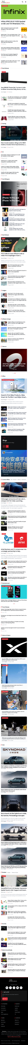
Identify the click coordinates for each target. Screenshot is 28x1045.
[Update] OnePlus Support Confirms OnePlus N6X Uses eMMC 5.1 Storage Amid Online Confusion (17, 965)
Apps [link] (3, 586)
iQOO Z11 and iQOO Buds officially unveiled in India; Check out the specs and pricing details (16, 311)
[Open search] (22, 2)
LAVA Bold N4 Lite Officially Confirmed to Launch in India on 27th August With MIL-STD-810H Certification (17, 300)
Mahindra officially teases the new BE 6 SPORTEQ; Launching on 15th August (15, 527)
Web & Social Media (7, 950)
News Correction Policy (5, 1040)
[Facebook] (7, 987)
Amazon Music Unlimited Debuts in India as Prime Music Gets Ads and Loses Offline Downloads (14, 600)
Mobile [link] (3, 238)
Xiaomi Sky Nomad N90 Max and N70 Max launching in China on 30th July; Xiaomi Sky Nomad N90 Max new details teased (14, 867)
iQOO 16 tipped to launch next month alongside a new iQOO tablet (9, 28)
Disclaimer (17, 1024)
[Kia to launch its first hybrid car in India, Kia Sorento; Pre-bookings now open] (14, 803)
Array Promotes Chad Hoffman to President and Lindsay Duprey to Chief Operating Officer (12, 622)
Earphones (17, 1006)
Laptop (16, 1008)
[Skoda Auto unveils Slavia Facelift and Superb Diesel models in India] (4, 523)
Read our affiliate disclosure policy (14, 1036)
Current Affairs (6, 479)
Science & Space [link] (5, 639)
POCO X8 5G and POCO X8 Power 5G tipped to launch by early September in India (17, 211)
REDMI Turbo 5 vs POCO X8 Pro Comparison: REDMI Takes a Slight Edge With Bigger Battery (17, 912)
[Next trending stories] (7, 446)
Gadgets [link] (3, 876)
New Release (5, 68)
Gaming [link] (3, 127)
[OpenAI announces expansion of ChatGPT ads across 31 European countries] (4, 329)
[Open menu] (25, 2)
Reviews (4, 872)
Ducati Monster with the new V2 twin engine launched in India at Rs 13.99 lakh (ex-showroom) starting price (16, 567)
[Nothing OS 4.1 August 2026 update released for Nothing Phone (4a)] (24, 162)
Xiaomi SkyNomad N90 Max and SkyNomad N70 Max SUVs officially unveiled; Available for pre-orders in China (14, 767)
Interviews (3, 1006)
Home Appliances (4, 1014)
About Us (17, 1020)
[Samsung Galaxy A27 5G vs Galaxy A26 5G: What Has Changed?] (4, 907)
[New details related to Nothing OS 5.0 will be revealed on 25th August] (24, 156)
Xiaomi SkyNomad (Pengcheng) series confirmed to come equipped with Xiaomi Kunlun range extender (14, 843)
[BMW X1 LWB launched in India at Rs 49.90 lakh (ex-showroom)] (24, 43)
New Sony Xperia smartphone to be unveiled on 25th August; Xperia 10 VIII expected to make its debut (16, 283)
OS (3, 152)
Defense (19, 479)
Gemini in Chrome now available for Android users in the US (16, 339)
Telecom (4, 346)
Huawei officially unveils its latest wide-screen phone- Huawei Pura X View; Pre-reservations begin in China (17, 118)
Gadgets (4, 290)
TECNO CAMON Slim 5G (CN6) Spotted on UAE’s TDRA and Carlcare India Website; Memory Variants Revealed (17, 230)
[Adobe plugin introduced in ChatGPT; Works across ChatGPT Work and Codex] (4, 960)
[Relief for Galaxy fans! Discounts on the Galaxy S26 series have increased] (4, 420)
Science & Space (6, 635)
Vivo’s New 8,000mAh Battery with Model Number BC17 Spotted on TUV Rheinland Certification (10, 49)
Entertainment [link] (7, 586)
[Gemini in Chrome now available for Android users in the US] (4, 340)
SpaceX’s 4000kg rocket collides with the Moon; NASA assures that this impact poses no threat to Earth (13, 659)
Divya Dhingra (14, 194)
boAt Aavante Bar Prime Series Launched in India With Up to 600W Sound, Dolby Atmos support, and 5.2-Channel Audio (17, 414)
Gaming (4, 123)
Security (4, 923)
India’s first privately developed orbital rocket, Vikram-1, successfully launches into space (12, 686)
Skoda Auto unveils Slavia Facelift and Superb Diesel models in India (17, 522)
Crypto (2, 1024)
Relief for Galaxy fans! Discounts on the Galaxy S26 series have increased (17, 418)
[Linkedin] (21, 987)
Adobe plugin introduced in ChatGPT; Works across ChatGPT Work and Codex (16, 959)
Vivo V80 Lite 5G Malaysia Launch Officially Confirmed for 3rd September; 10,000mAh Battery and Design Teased (17, 98)
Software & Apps (6, 319)
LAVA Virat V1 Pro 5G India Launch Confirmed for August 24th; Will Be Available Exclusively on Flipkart (15, 295)
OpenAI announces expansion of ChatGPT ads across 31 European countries (17, 328)
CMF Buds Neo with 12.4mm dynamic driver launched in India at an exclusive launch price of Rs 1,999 (17, 306)
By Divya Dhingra (9, 452)
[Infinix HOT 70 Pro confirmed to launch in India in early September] (4, 272)
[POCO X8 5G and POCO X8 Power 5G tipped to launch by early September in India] (5, 210)
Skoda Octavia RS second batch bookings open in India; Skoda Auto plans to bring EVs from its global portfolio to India (17, 517)
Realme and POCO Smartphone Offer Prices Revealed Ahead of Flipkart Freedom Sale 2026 (16, 430)
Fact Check (3, 1022)
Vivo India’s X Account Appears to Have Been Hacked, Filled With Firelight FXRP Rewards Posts (17, 928)
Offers (3, 376)
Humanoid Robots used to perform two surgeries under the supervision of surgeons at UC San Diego (13, 712)
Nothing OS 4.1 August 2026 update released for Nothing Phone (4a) (9, 161)
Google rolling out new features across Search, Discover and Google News (16, 322)
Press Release (5, 607)
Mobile (16, 1010)
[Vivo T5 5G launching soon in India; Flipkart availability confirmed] (4, 266)
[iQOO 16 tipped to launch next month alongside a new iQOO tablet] (24, 29)
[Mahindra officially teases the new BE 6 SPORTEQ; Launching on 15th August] (4, 528)
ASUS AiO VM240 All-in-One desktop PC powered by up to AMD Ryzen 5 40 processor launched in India (16, 277)
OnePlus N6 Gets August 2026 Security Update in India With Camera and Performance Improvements (10, 173)
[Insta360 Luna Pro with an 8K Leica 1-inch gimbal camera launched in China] (24, 62)
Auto (12, 479)
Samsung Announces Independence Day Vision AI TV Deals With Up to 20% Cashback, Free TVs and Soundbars (17, 425)
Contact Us (17, 1022)
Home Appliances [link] (5, 379)
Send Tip (4, 998)
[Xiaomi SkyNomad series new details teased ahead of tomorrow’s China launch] (14, 779)
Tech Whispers (6, 179)
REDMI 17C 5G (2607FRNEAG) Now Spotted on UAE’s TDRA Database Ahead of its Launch (17, 215)
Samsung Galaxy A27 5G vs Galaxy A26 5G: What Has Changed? (17, 906)
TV (15, 1014)
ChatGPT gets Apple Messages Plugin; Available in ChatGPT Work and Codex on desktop (17, 111)
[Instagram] (14, 987)
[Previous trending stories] (4, 446)
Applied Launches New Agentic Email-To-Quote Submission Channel (13, 628)
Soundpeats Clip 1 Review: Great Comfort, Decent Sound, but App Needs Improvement (17, 917)
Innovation (3, 1008)
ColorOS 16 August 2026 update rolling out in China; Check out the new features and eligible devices (10, 167)
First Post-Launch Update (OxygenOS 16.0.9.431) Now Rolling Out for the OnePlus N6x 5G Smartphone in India (9, 55)
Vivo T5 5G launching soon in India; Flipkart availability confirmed (16, 265)
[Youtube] (17, 987)
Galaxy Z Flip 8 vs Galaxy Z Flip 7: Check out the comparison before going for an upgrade (17, 901)
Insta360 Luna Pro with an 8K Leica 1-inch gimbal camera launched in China (10, 61)
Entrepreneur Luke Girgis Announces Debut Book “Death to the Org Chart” (14, 616)
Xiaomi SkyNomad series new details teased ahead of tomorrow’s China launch (13, 790)
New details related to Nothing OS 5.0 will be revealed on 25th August (10, 155)
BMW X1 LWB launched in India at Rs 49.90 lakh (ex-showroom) (9, 41)
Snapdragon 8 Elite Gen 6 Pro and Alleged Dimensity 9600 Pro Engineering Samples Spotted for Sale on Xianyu (16, 225)
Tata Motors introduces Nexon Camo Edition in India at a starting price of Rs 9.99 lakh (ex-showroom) (17, 578)
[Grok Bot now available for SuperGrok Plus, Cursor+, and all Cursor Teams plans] (4, 105)
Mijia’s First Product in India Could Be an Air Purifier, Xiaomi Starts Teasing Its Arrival (17, 408)
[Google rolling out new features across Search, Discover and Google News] (4, 323)
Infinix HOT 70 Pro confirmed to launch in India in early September (17, 271)
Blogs (4, 467)
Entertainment (24, 479)
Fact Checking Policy (16, 1040)
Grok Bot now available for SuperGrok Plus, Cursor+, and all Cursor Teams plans (17, 104)
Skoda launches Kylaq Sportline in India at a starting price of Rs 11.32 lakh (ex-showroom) (17, 511)
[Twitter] (10, 987)
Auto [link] (3, 483)
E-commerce (3, 1010)
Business (15, 479)
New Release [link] (11, 379)
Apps (2, 1012)
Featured (3, 1026)
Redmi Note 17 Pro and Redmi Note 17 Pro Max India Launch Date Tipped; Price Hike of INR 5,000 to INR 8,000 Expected (10, 36)
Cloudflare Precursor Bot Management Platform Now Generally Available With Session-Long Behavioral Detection (17, 944)
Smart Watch (17, 1012)
